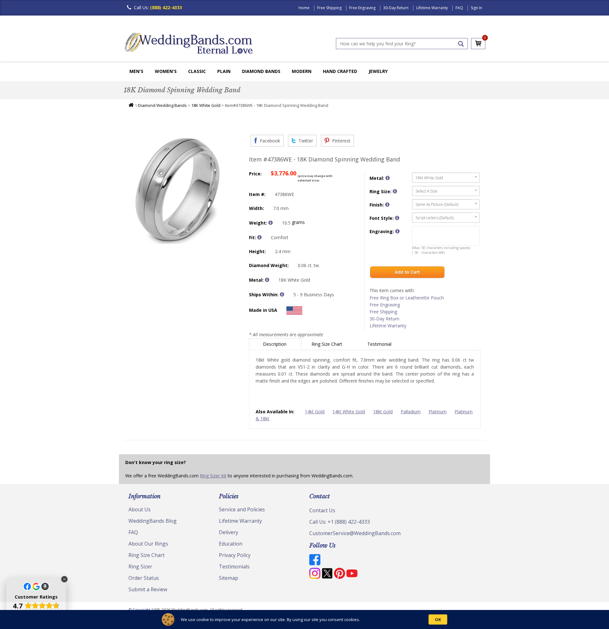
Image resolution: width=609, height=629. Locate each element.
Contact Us (322, 510)
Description (275, 344)
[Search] (461, 44)
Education (230, 543)
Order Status (143, 577)
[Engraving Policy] (397, 218)
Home (304, 7)
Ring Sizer (140, 566)
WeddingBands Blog (152, 520)
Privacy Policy (235, 555)
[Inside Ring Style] (259, 237)
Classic (197, 71)
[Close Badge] (64, 579)
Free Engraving (362, 7)
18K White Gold (205, 105)
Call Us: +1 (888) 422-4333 (339, 521)
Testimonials (234, 566)
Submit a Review (147, 589)
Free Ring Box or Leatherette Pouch (407, 298)
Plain (224, 71)
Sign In (476, 7)
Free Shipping (329, 7)
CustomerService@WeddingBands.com (355, 533)
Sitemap (228, 577)
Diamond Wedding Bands (162, 105)
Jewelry (378, 71)
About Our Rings (148, 543)
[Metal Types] (267, 280)
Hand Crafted (340, 71)
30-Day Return (396, 7)
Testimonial (380, 344)
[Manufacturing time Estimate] (282, 294)
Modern (301, 71)
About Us (139, 509)
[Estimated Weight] (270, 222)
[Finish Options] (387, 204)
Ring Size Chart (327, 344)
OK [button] (438, 619)
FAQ (459, 7)
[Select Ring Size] (395, 191)
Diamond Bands (261, 71)
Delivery (228, 532)
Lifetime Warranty (432, 7)
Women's (166, 71)
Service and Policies (242, 509)
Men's (136, 71)
